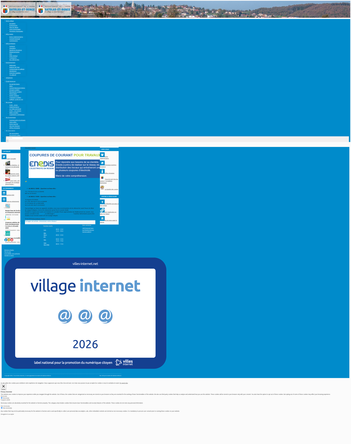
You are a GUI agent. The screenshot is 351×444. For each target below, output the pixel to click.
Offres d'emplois (109, 173)
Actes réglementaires (104, 157)
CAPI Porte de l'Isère (88, 228)
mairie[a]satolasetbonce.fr (11, 234)
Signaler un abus (9, 255)
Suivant (33, 148)
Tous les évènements (12, 201)
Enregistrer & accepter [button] (7, 414)
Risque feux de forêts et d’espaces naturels (12, 211)
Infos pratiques (36, 218)
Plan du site (7, 252)
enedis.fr (41, 214)
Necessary (6, 398)
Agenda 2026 (10, 195)
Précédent (28, 148)
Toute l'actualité (11, 159)
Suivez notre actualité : (10, 237)
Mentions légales (9, 250)
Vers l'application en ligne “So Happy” (108, 213)
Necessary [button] (4, 396)
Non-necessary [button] (5, 406)
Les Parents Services (88, 230)
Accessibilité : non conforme (12, 253)
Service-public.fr (86, 232)
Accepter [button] (116, 383)
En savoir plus (124, 383)
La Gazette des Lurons (111, 189)
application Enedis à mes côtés (63, 214)
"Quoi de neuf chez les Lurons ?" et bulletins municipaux (109, 181)
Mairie (43, 218)
